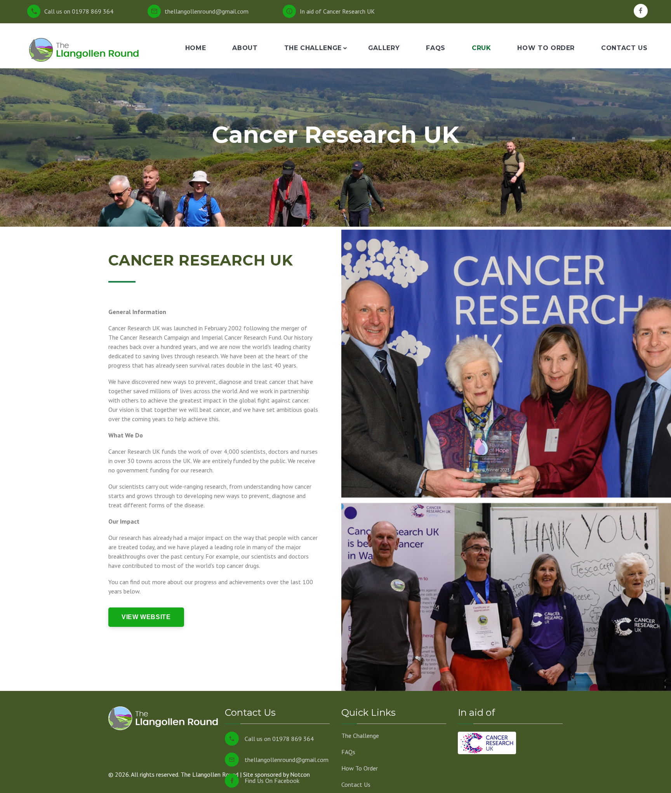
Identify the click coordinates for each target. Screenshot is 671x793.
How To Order (546, 48)
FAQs (435, 48)
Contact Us (624, 48)
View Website (146, 617)
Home (195, 48)
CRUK (481, 48)
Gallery (384, 48)
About (244, 48)
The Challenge (313, 48)
